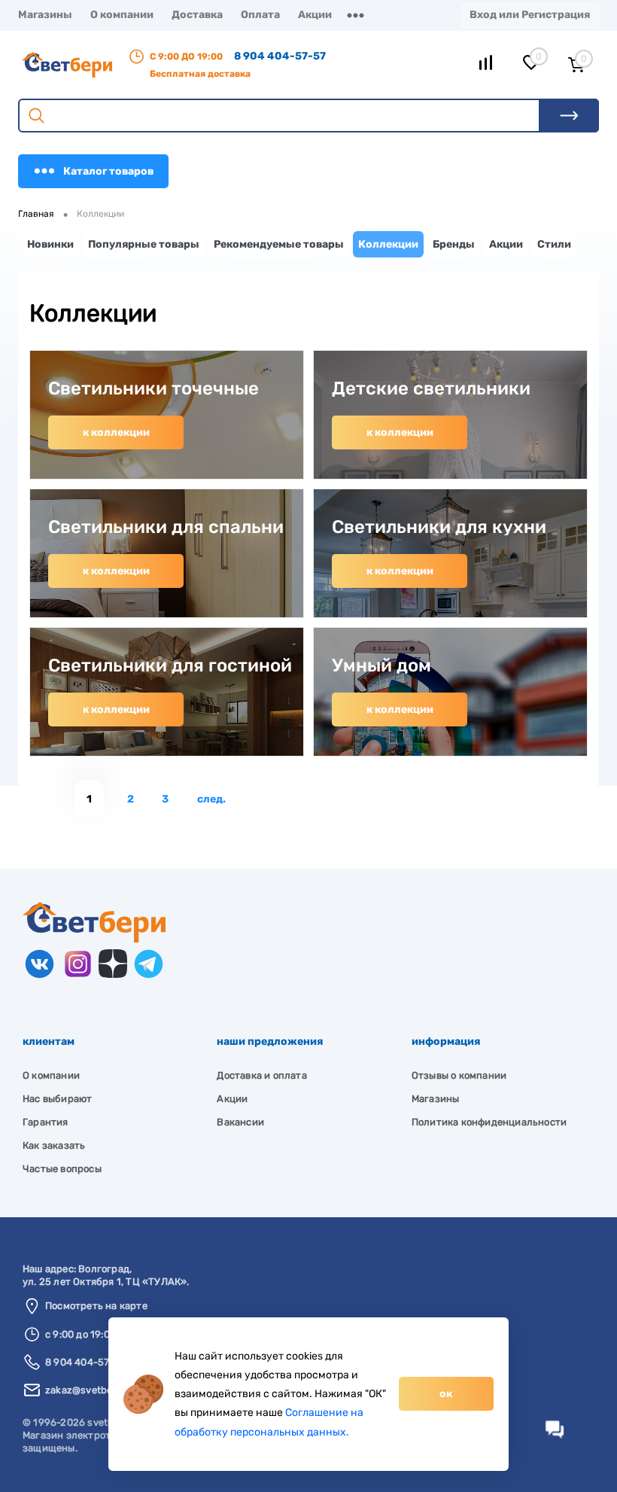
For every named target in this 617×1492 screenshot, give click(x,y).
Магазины (45, 14)
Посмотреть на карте (96, 1305)
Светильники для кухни (439, 527)
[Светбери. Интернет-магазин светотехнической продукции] (94, 939)
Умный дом (381, 665)
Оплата (260, 14)
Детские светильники (431, 388)
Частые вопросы (62, 1168)
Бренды (454, 244)
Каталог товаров (108, 171)
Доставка (197, 14)
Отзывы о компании (459, 1075)
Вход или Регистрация (530, 14)
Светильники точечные (153, 388)
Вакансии (240, 1122)
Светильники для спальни (166, 527)
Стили (554, 244)
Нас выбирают (57, 1098)
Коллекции (388, 244)
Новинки (50, 244)
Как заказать (54, 1145)
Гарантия (45, 1122)
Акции (315, 14)
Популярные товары (143, 244)
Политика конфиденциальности (489, 1122)
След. (211, 799)
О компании (121, 14)
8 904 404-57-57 (280, 56)
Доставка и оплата (261, 1075)
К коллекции (116, 432)
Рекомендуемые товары (279, 244)
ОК (445, 1393)
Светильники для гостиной (170, 665)
